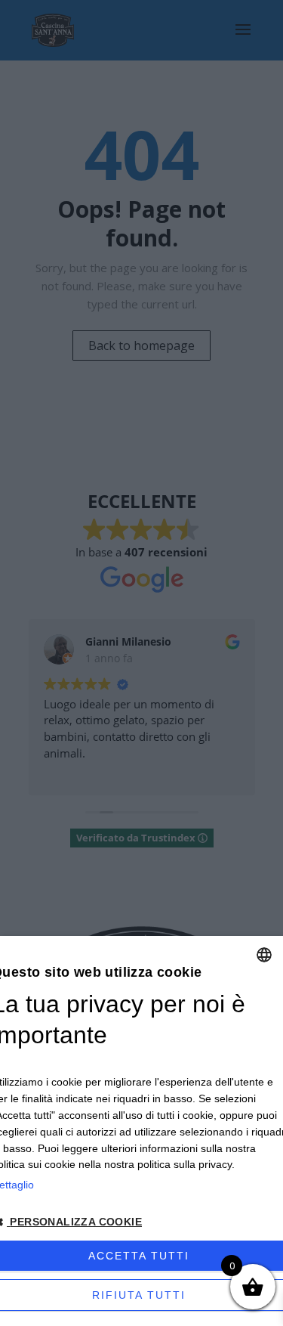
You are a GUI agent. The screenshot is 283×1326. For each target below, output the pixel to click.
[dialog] (141, 1131)
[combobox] (264, 954)
